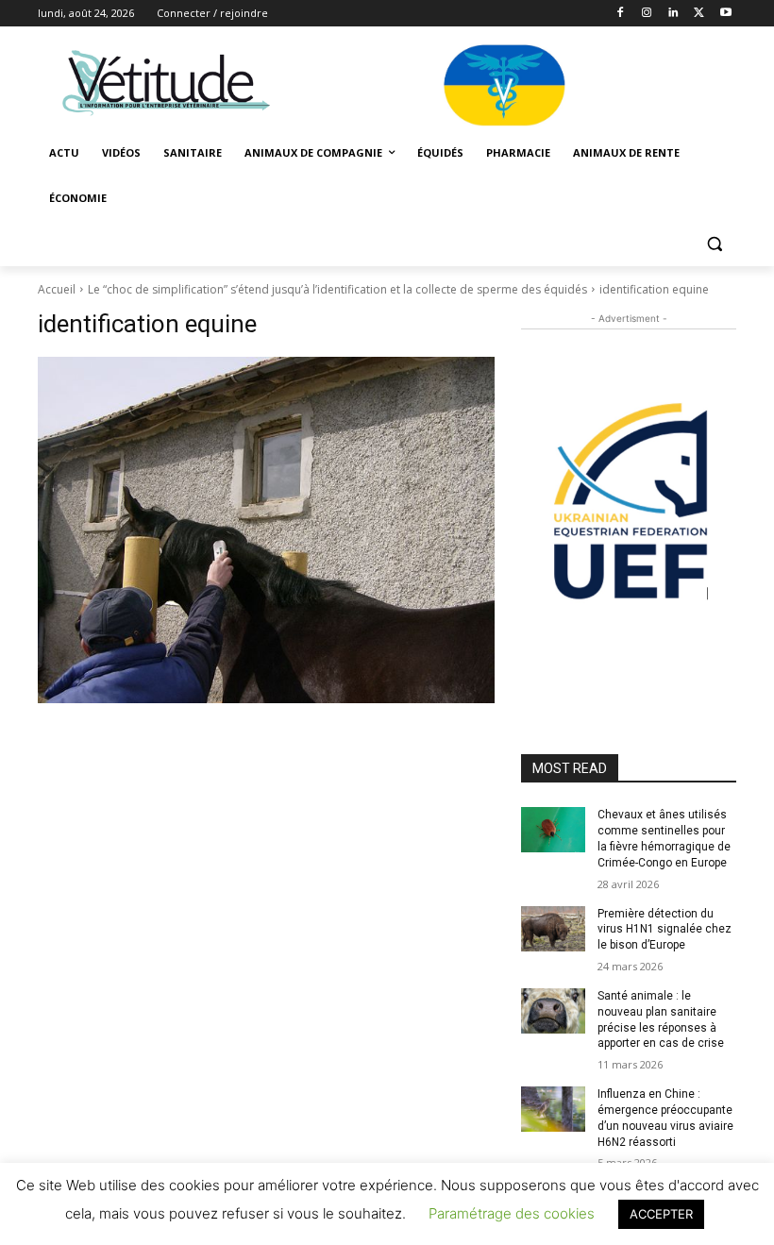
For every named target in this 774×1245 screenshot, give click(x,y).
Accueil (57, 289)
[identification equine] (266, 530)
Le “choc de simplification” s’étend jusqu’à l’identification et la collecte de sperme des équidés (337, 289)
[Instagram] (647, 14)
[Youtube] (725, 14)
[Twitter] (699, 14)
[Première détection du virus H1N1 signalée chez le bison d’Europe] (553, 928)
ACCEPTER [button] (661, 1213)
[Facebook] (620, 14)
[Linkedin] (673, 14)
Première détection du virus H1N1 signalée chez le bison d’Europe (664, 929)
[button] (714, 244)
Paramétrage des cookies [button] (512, 1213)
